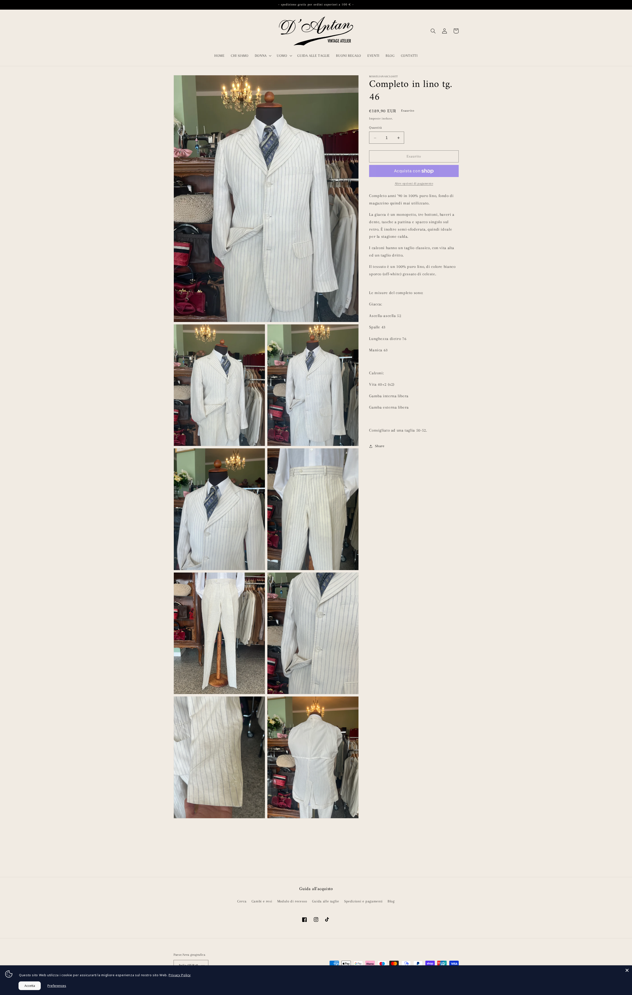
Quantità (375, 128)
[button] (263, 55)
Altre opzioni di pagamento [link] (414, 183)
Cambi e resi (262, 901)
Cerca (241, 901)
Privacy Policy (180, 975)
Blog (391, 901)
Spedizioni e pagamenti (363, 901)
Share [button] (379, 446)
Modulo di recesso (292, 901)
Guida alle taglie (325, 901)
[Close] (627, 970)
